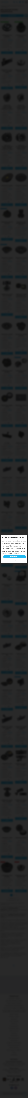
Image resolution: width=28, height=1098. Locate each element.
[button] (14, 560)
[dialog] (14, 549)
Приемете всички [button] (14, 556)
